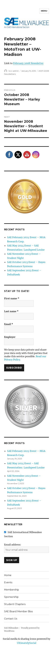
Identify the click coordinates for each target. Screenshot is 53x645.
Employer (9, 336)
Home (7, 575)
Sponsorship (11, 597)
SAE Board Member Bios (18, 611)
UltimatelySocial (26, 642)
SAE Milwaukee (11, 628)
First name (11, 298)
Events (8, 582)
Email (8, 324)
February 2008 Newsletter (28, 63)
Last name (11, 311)
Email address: (12, 544)
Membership (11, 589)
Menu (44, 11)
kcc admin (14, 71)
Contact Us (10, 618)
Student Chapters (14, 604)
